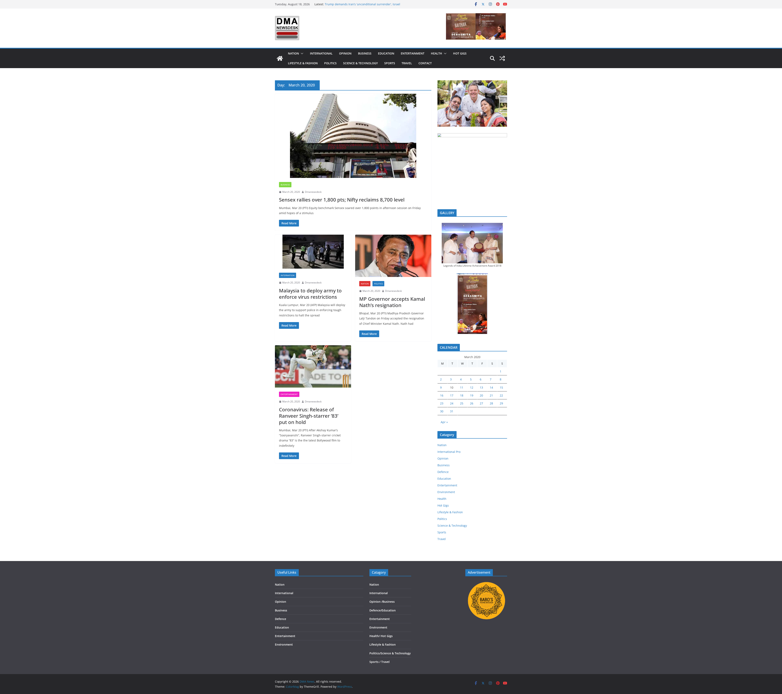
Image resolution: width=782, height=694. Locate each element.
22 (501, 395)
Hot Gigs (460, 53)
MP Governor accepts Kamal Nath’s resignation (392, 301)
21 (491, 395)
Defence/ (375, 610)
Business (364, 53)
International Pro (448, 452)
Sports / (374, 662)
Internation (287, 275)
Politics (330, 63)
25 (461, 403)
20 (481, 395)
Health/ (375, 636)
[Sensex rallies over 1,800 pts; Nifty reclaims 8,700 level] (353, 136)
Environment (446, 492)
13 (481, 387)
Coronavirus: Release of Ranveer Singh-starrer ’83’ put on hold (308, 415)
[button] (301, 53)
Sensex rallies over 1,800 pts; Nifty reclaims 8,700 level (341, 199)
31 (451, 411)
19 (471, 395)
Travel (407, 63)
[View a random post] (502, 58)
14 (491, 387)
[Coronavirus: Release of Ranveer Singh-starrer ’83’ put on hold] (313, 366)
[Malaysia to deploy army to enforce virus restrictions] (313, 252)
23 (441, 403)
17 (451, 395)
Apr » (444, 422)
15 (501, 387)
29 (501, 403)
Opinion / (375, 602)
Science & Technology (360, 63)
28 (491, 403)
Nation (293, 53)
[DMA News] (280, 58)
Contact (425, 63)
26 (471, 403)
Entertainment (412, 53)
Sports (389, 63)
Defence (443, 472)
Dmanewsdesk (313, 192)
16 (441, 395)
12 (471, 387)
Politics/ (375, 653)
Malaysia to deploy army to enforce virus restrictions (310, 293)
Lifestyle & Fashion (303, 63)
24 (451, 403)
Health (436, 53)
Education (386, 53)
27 (481, 403)
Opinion (345, 53)
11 (461, 387)
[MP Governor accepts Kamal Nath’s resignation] (393, 256)
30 (441, 411)
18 (461, 395)
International (321, 53)
